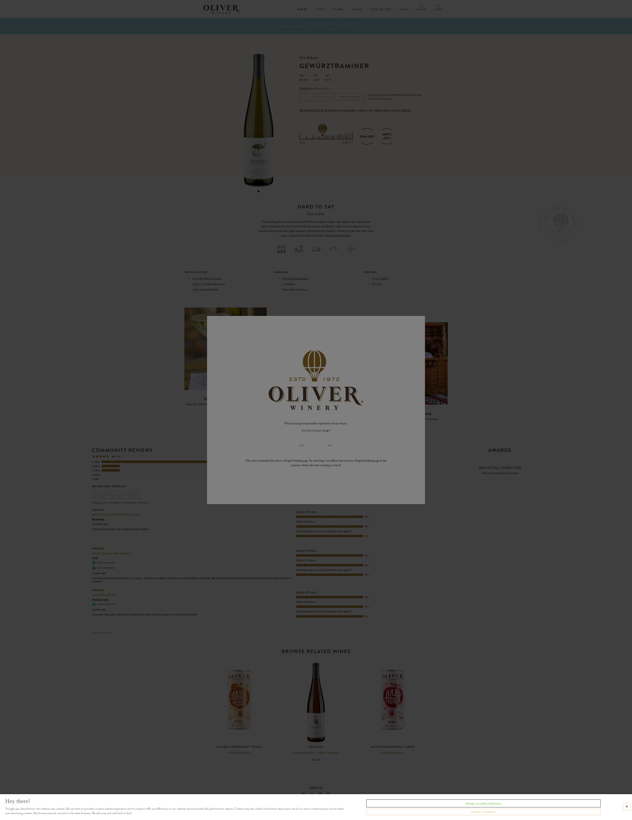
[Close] (626, 806)
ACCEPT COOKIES (483, 811)
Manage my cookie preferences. (483, 803)
